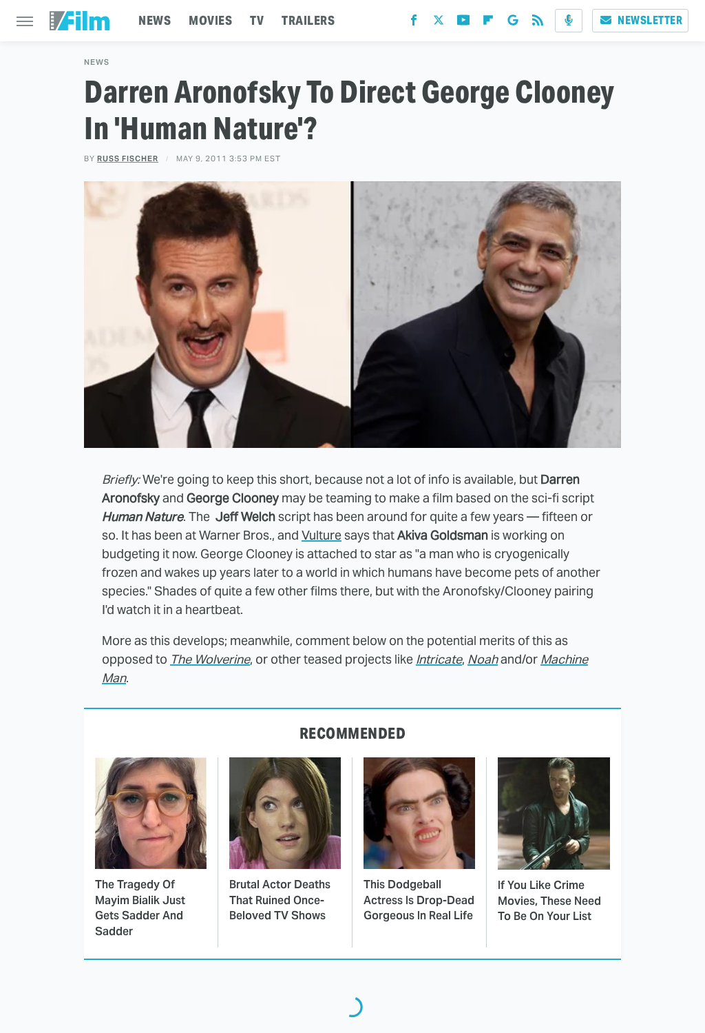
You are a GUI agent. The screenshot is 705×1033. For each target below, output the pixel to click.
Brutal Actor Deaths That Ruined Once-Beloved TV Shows (279, 900)
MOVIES (210, 20)
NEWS (154, 20)
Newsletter (650, 20)
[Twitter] (438, 23)
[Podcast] (568, 20)
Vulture (321, 535)
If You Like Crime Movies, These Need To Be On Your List (549, 900)
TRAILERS (308, 20)
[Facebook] (413, 23)
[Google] (512, 23)
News (96, 62)
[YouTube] (463, 23)
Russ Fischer (127, 158)
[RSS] (537, 23)
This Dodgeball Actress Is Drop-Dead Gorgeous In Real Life (419, 900)
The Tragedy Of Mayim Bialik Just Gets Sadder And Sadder (140, 907)
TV (257, 20)
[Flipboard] (488, 23)
